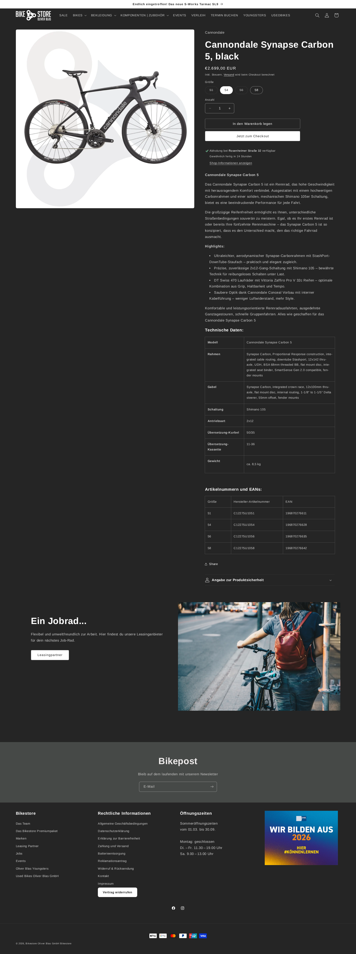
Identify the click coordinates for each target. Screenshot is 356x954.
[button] (79, 15)
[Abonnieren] (212, 787)
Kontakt (103, 876)
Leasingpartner (50, 655)
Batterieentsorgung (111, 853)
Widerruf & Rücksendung (116, 868)
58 (256, 90)
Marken (21, 838)
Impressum (106, 883)
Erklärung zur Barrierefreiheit (119, 838)
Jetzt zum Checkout (253, 136)
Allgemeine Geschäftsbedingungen (123, 823)
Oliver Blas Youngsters (32, 868)
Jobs (19, 853)
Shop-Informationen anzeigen (231, 163)
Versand (229, 74)
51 (214, 91)
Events (21, 861)
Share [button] (213, 564)
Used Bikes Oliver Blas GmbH (37, 876)
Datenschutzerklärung (113, 831)
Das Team (23, 823)
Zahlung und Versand (113, 846)
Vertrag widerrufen (117, 892)
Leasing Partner (27, 846)
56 (244, 91)
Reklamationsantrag (112, 861)
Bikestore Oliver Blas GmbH (42, 943)
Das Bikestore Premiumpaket (37, 831)
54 (226, 90)
